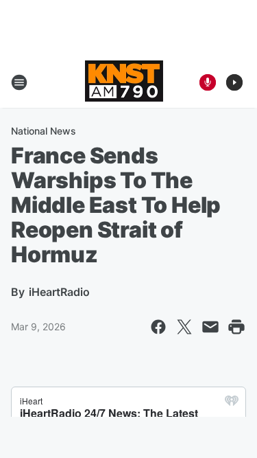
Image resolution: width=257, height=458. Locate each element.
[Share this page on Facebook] (158, 326)
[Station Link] (124, 82)
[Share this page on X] (184, 326)
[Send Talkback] (207, 82)
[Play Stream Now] (234, 82)
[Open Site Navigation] (19, 82)
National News (43, 131)
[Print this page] (236, 326)
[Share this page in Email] (210, 326)
